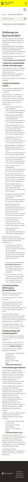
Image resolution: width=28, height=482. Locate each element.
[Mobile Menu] (25, 9)
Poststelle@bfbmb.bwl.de (15, 432)
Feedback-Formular (15, 346)
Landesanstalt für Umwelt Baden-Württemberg (10, 3)
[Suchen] (25, 18)
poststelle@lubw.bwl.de (14, 364)
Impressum (19, 471)
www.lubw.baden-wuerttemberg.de (14, 60)
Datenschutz (19, 473)
